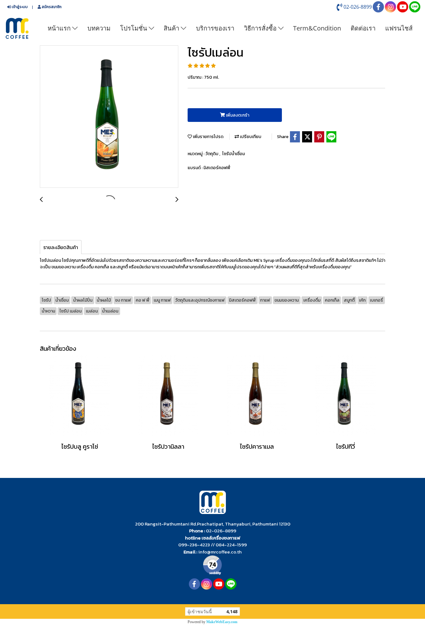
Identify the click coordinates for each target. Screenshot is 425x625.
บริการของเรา (215, 28)
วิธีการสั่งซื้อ (261, 28)
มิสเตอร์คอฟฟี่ (216, 167)
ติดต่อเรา (363, 28)
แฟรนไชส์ (399, 28)
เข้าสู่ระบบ (19, 7)
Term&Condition (317, 28)
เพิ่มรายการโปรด (207, 136)
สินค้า (172, 28)
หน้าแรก (60, 28)
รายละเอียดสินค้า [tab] (60, 247)
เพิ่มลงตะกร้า (237, 115)
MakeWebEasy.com (221, 622)
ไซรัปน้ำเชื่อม (233, 153)
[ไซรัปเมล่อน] (109, 117)
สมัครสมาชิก (51, 7)
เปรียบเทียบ (250, 136)
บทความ (98, 28)
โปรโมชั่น (134, 28)
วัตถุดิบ (212, 153)
